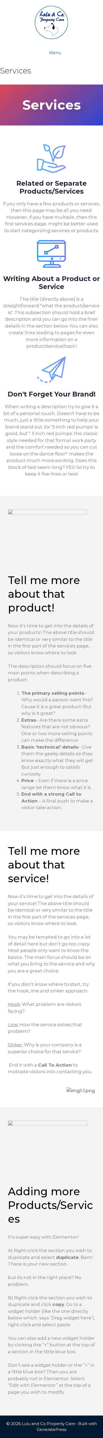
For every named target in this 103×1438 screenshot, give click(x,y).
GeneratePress (51, 1429)
